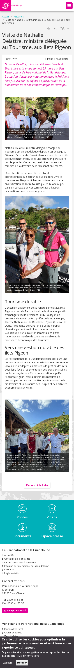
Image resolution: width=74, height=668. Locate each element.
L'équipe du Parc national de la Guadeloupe (26, 566)
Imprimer (48, 28)
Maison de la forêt (13, 629)
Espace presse (52, 536)
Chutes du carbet (13, 632)
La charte (9, 569)
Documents (22, 536)
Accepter (8, 662)
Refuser (22, 662)
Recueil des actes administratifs (20, 562)
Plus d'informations (28, 655)
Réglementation (12, 573)
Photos (22, 517)
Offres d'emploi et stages (17, 558)
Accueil (5, 16)
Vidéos (52, 517)
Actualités (19, 16)
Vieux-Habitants (12, 636)
